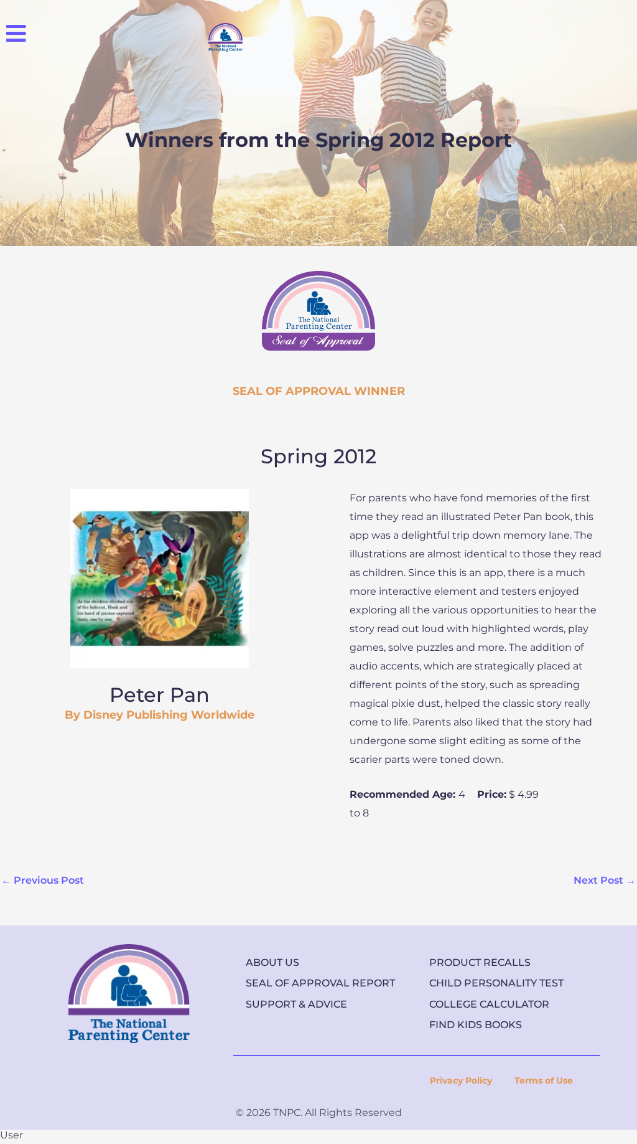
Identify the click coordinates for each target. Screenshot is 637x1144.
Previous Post (42, 880)
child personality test (496, 983)
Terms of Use (543, 1080)
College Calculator (489, 1004)
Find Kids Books (475, 1025)
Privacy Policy (461, 1080)
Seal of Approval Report (320, 983)
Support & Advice (296, 1004)
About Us (272, 962)
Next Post (605, 880)
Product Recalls (480, 962)
